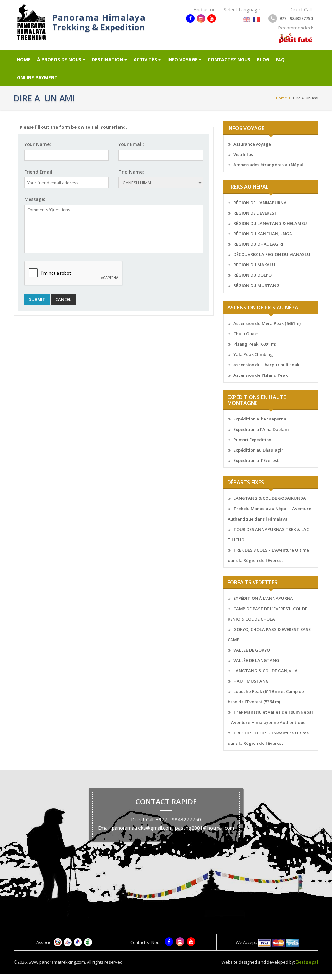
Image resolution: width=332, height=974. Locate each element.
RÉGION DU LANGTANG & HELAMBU (270, 223)
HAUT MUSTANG (251, 681)
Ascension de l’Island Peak (260, 375)
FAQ (280, 59)
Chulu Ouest (245, 334)
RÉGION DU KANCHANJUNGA (262, 234)
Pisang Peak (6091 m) (254, 344)
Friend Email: (38, 172)
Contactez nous (229, 59)
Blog (263, 59)
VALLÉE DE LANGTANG (256, 660)
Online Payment (37, 77)
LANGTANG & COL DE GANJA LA (265, 671)
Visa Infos (243, 154)
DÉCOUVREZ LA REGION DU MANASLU (271, 254)
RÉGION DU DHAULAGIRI (258, 244)
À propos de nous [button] (59, 59)
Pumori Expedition (252, 439)
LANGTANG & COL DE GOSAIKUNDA (269, 498)
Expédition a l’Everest (256, 460)
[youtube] (212, 18)
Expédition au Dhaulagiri (259, 450)
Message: (34, 199)
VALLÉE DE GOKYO (251, 650)
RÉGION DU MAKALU (254, 265)
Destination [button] (107, 59)
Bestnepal (307, 962)
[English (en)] (246, 18)
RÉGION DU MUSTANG (256, 285)
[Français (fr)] (256, 18)
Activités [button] (145, 59)
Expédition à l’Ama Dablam (261, 429)
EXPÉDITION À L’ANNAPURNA (263, 598)
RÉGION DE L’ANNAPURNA (260, 203)
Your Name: (37, 144)
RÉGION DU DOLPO (252, 275)
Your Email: (131, 144)
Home (23, 59)
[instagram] (201, 18)
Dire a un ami (305, 97)
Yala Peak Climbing (253, 354)
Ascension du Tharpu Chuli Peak (266, 365)
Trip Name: (131, 172)
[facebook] (190, 18)
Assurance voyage (252, 144)
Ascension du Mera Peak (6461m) (267, 323)
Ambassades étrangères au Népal (268, 165)
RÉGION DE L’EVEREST (255, 213)
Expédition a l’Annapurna (259, 419)
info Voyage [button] (182, 59)
